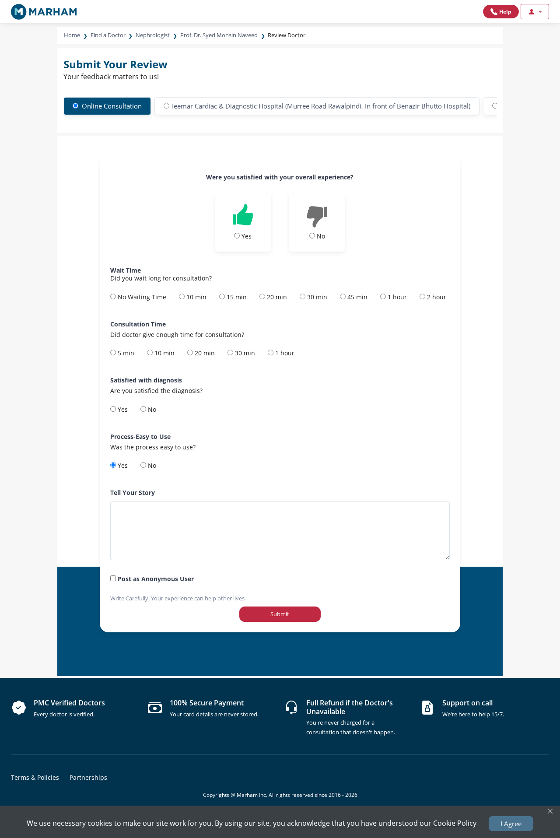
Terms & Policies (35, 777)
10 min (195, 297)
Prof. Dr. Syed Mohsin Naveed (219, 35)
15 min (236, 297)
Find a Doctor (108, 35)
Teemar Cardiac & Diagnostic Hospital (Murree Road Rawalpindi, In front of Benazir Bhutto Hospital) (320, 106)
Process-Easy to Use (140, 436)
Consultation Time (138, 324)
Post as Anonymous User (155, 579)
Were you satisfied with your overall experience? (280, 177)
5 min (125, 353)
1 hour (396, 297)
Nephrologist (153, 35)
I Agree (511, 823)
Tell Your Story (132, 492)
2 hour (435, 297)
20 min (276, 297)
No (151, 409)
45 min (357, 297)
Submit (279, 614)
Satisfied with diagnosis (146, 380)
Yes (122, 409)
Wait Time (125, 270)
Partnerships (88, 777)
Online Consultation (111, 106)
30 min (316, 297)
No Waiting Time (141, 297)
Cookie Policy (454, 822)
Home (72, 35)
